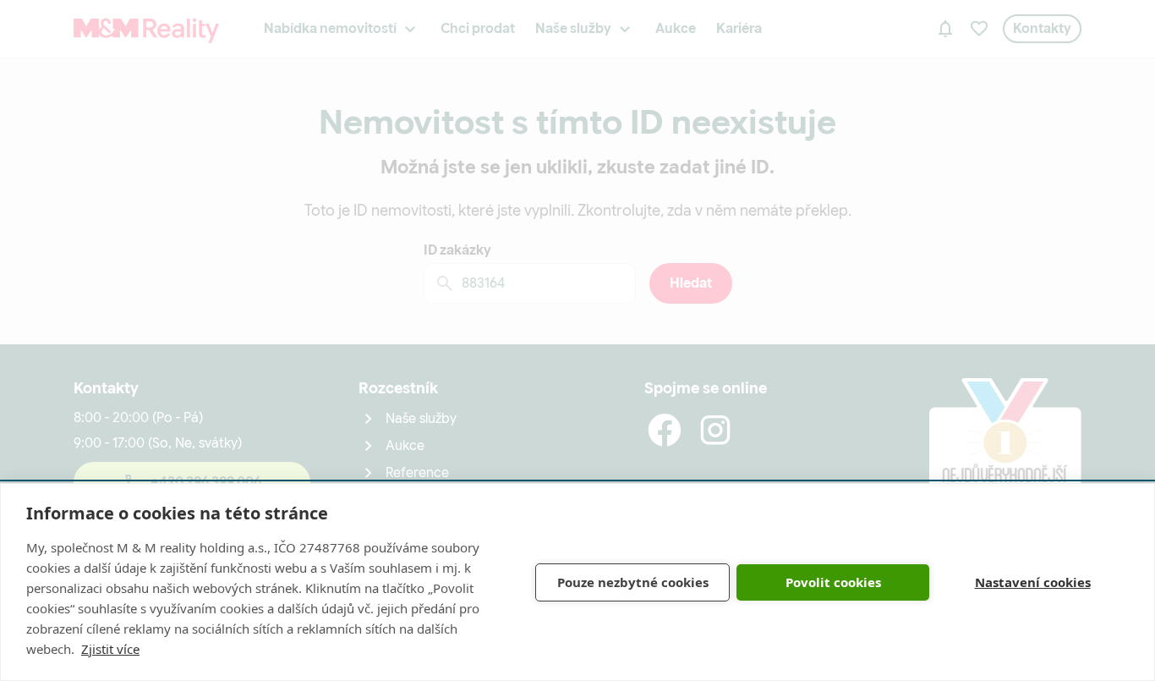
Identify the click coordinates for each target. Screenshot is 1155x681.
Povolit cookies (833, 582)
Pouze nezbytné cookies (633, 582)
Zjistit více (110, 648)
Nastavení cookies (1033, 582)
